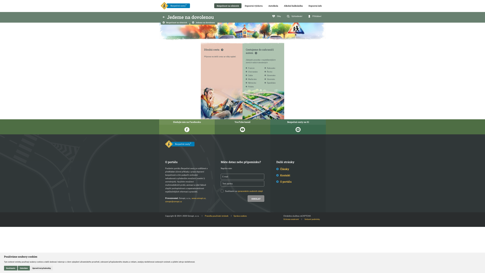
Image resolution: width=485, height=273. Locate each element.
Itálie (250, 75)
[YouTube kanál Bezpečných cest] (242, 129)
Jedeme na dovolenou (205, 22)
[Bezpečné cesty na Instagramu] (298, 129)
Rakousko (271, 68)
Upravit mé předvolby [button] (41, 268)
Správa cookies (240, 216)
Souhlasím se (231, 191)
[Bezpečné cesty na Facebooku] (187, 129)
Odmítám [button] (24, 268)
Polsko (251, 87)
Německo (252, 83)
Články (284, 169)
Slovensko (271, 75)
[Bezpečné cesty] (175, 6)
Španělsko (271, 83)
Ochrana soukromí (291, 219)
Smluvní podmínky (312, 219)
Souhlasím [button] (10, 268)
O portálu (286, 181)
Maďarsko (252, 79)
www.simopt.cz (199, 198)
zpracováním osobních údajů (250, 191)
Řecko (269, 72)
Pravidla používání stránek (216, 216)
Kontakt (285, 175)
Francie (251, 68)
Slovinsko (271, 79)
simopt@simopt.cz (173, 201)
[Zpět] (164, 17)
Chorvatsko (253, 72)
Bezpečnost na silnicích (176, 22)
